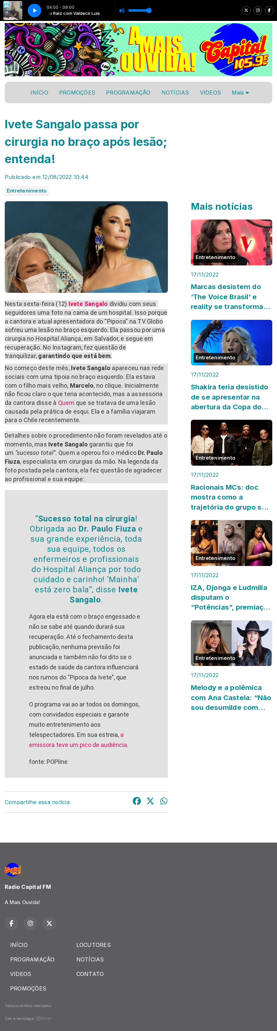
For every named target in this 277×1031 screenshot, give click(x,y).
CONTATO (90, 974)
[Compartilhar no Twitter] (150, 802)
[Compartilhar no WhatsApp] (164, 802)
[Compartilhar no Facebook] (137, 802)
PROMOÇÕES (77, 92)
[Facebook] (269, 10)
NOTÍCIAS (175, 92)
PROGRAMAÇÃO (128, 92)
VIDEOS (210, 92)
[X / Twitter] (246, 10)
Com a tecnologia (19, 1018)
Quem (66, 402)
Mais (239, 92)
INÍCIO (39, 92)
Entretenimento (27, 191)
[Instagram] (257, 10)
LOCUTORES (93, 945)
